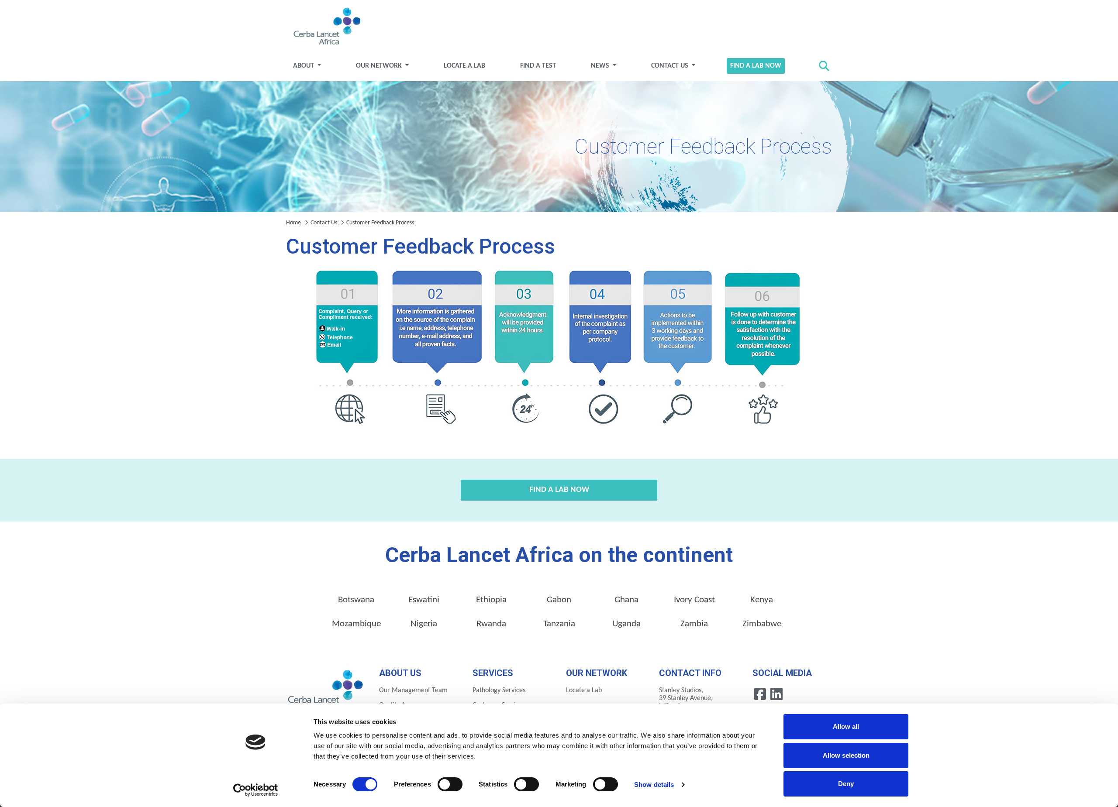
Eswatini (423, 599)
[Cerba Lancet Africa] (326, 27)
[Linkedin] (776, 693)
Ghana (626, 599)
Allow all (846, 726)
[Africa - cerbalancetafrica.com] (326, 689)
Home (293, 223)
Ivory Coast (694, 599)
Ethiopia (491, 599)
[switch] (450, 784)
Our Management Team (413, 690)
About (304, 65)
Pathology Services (499, 690)
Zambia (694, 623)
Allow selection (846, 755)
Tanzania (559, 623)
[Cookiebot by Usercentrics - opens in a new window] (255, 790)
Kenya (761, 599)
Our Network (380, 65)
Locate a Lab (464, 65)
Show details (654, 784)
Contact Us (670, 65)
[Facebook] (760, 693)
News (601, 65)
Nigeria (424, 623)
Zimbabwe (761, 623)
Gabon (559, 599)
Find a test (538, 65)
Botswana (356, 599)
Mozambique (356, 623)
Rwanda (491, 623)
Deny (846, 783)
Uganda (626, 623)
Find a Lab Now (755, 65)
